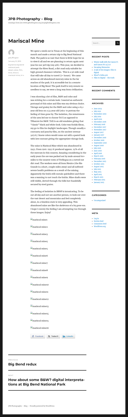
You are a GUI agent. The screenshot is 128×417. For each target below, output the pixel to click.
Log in (96, 218)
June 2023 (98, 109)
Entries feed (98, 221)
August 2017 (99, 132)
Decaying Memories (102, 67)
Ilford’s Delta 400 (101, 75)
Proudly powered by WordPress (42, 406)
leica (10, 73)
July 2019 (97, 117)
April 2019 (98, 119)
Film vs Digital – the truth (104, 78)
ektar (16, 70)
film (20, 70)
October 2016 (99, 140)
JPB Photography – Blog (30, 19)
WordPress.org (100, 226)
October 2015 (99, 164)
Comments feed (100, 224)
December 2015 (100, 161)
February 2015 (99, 180)
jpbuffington (13, 58)
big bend (12, 65)
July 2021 (97, 111)
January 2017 (99, 135)
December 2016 (100, 138)
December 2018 (100, 122)
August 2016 (99, 145)
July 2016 (97, 148)
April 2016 (98, 153)
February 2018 (99, 124)
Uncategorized (100, 200)
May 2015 (97, 172)
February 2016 (99, 159)
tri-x (22, 75)
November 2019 (100, 114)
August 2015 (99, 167)
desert (10, 70)
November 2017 (100, 130)
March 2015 (98, 177)
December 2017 (100, 127)
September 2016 (100, 143)
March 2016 (98, 156)
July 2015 (97, 169)
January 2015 (99, 182)
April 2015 (98, 174)
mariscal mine (14, 75)
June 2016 (98, 151)
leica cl (15, 73)
